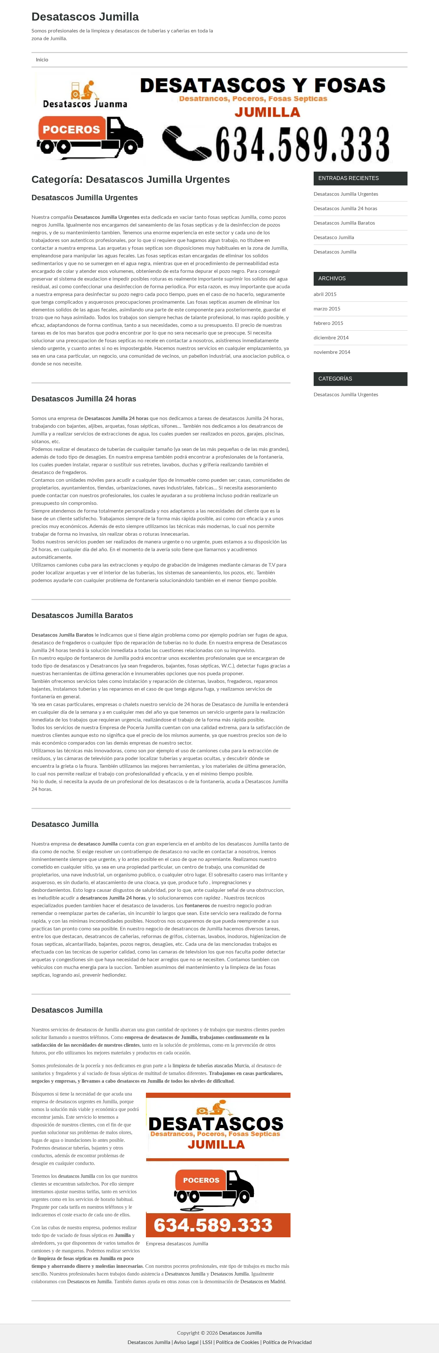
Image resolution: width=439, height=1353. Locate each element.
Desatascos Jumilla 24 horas (83, 398)
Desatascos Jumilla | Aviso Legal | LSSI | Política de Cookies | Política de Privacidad (220, 1342)
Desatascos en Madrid (262, 1281)
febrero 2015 (328, 323)
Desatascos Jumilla (85, 16)
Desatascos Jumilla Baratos (82, 615)
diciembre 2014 (331, 337)
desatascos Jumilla (76, 1176)
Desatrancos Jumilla (185, 1274)
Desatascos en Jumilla (89, 1281)
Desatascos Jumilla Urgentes (84, 197)
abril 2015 (325, 294)
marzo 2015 (327, 308)
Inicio (42, 59)
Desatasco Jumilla (64, 824)
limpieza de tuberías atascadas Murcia (211, 1065)
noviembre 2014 (332, 352)
